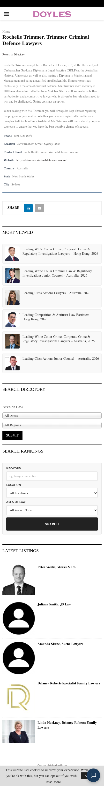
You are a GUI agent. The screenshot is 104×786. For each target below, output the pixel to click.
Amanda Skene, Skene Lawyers (60, 643)
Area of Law (16, 502)
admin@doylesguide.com (57, 765)
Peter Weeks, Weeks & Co (56, 567)
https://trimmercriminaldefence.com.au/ (41, 160)
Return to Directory (13, 54)
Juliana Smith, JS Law (54, 604)
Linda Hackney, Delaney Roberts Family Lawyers (67, 725)
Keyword (13, 468)
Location (13, 485)
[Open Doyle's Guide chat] (93, 775)
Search (52, 524)
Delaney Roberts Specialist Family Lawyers (68, 683)
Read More (53, 782)
